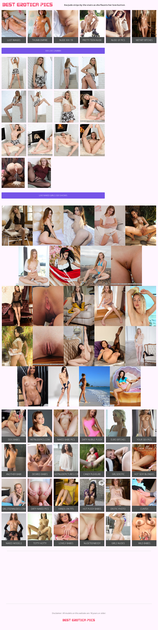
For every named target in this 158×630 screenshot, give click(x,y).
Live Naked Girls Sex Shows (53, 195)
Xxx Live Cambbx (53, 50)
